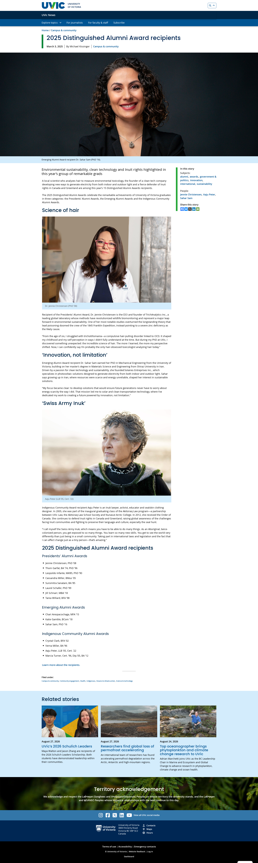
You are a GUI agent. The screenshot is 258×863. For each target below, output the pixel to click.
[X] (190, 209)
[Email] (197, 209)
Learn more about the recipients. (61, 665)
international (187, 183)
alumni (184, 176)
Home (45, 30)
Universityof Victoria (74, 5)
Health (82, 681)
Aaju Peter (209, 194)
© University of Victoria (116, 851)
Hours (149, 832)
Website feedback (137, 851)
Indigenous (91, 681)
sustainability (204, 183)
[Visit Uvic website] (53, 5)
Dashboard (129, 856)
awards (194, 176)
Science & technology (124, 681)
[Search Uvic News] (212, 5)
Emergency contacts (145, 846)
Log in (150, 851)
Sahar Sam (186, 198)
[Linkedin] (194, 209)
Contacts (150, 825)
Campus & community (63, 30)
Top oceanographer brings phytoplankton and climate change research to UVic (184, 750)
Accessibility (125, 846)
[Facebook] (182, 209)
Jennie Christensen (191, 194)
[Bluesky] (186, 209)
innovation (196, 180)
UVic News (48, 15)
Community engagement (69, 681)
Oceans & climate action (105, 681)
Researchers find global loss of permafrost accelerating (127, 748)
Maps (149, 829)
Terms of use (109, 846)
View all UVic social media (147, 815)
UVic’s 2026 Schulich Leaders (67, 746)
